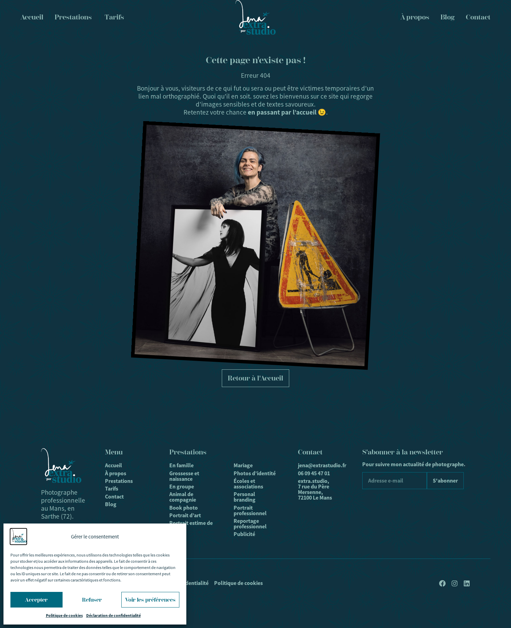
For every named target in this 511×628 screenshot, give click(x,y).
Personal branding (245, 497)
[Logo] (255, 17)
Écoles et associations (248, 483)
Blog (447, 17)
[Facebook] (442, 583)
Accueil (113, 465)
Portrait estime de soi (191, 525)
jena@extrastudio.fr (320, 465)
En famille (181, 465)
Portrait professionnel (250, 510)
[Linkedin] (466, 583)
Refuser (92, 600)
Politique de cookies (64, 615)
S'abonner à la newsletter (402, 452)
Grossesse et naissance (184, 476)
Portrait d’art (185, 515)
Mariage (243, 465)
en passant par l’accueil (282, 112)
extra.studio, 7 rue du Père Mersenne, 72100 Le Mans (315, 489)
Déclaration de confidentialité (113, 615)
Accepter (36, 600)
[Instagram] (454, 583)
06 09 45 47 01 (314, 473)
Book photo (183, 507)
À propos (414, 17)
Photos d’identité (255, 473)
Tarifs (111, 488)
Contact (478, 17)
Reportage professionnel (250, 523)
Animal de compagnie (182, 497)
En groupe (181, 486)
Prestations (119, 481)
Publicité (244, 534)
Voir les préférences (150, 600)
